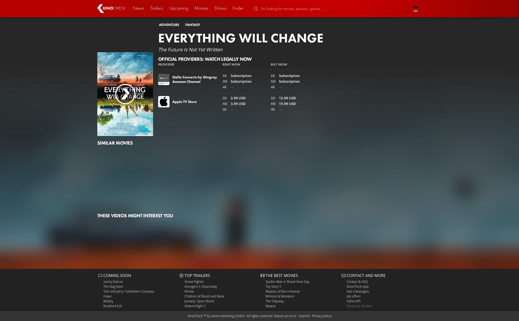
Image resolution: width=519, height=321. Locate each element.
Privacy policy (321, 316)
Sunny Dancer (113, 282)
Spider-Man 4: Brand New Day (287, 282)
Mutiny (108, 301)
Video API (353, 301)
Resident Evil (112, 306)
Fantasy (192, 24)
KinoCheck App (358, 286)
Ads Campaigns (358, 291)
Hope (107, 296)
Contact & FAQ (357, 282)
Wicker (189, 291)
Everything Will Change (240, 38)
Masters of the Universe (283, 291)
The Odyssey (275, 301)
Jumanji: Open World (199, 301)
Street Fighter (194, 282)
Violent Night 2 (195, 306)
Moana (270, 306)
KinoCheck (195, 316)
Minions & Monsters (280, 296)
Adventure (169, 24)
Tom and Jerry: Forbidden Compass (128, 291)
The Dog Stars (113, 286)
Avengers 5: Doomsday (200, 286)
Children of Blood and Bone (204, 296)
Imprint (304, 316)
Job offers (353, 296)
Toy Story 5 (273, 286)
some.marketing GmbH (228, 316)
